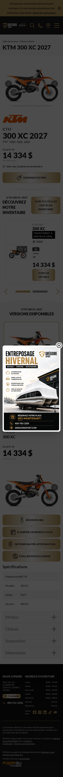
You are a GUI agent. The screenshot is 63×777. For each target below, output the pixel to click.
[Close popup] (59, 345)
